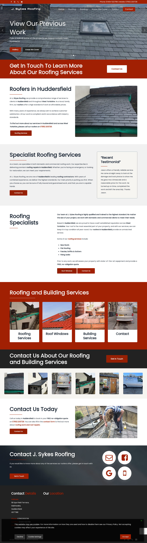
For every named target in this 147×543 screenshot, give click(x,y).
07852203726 (23, 518)
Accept (125, 536)
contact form (49, 421)
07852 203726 (131, 2)
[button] (117, 69)
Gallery (15, 49)
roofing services (74, 239)
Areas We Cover (32, 49)
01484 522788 (112, 2)
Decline (20, 536)
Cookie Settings (34, 536)
